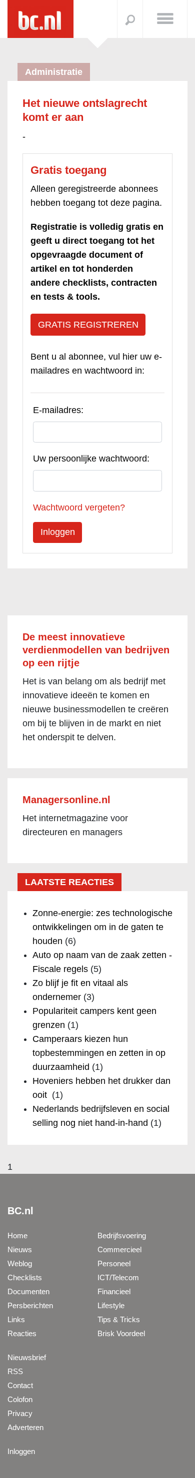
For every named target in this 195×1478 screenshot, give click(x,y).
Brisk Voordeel (121, 1333)
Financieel (114, 1291)
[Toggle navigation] (165, 18)
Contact (20, 1385)
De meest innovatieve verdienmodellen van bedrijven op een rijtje (96, 649)
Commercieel (120, 1249)
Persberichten (30, 1305)
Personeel (114, 1263)
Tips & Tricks (119, 1319)
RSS (15, 1371)
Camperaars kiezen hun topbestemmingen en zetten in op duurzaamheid (99, 1053)
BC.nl (21, 1210)
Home (18, 1235)
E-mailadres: (58, 410)
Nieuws (20, 1249)
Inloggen (21, 1451)
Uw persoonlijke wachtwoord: (91, 459)
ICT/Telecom (118, 1277)
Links (16, 1319)
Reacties (22, 1333)
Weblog (20, 1263)
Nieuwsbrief (27, 1357)
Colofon (20, 1399)
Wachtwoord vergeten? (79, 507)
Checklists (25, 1277)
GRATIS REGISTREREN (88, 325)
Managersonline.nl (66, 799)
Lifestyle (111, 1305)
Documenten (29, 1291)
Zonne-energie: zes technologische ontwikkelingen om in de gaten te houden (102, 927)
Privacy (20, 1413)
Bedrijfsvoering (122, 1235)
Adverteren (26, 1427)
